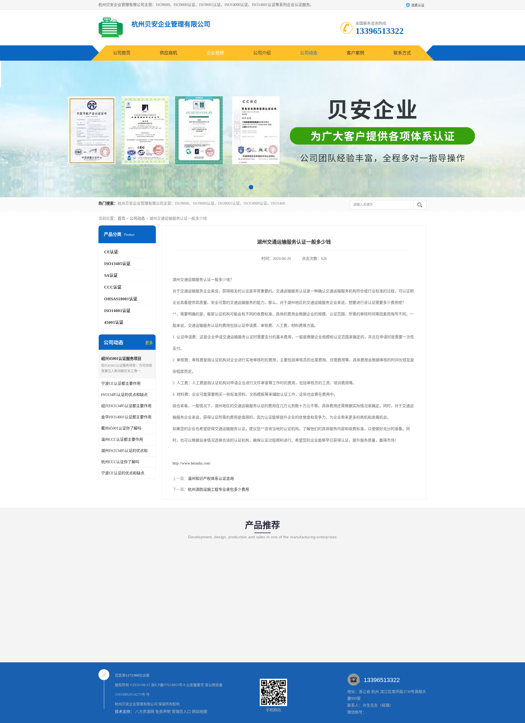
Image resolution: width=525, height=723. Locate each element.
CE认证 (111, 252)
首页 (121, 218)
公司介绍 (262, 53)
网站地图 (199, 712)
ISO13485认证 (117, 263)
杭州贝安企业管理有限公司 (136, 704)
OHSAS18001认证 (120, 299)
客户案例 (355, 53)
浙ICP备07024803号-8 (168, 685)
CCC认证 (112, 287)
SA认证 (111, 275)
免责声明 (163, 712)
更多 (149, 343)
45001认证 (113, 322)
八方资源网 (144, 712)
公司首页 (121, 53)
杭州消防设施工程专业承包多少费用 (218, 489)
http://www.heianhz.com (191, 463)
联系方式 (402, 53)
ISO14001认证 (117, 310)
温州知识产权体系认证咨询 (211, 479)
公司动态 (308, 53)
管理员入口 (181, 712)
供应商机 (168, 53)
